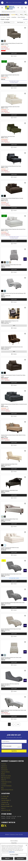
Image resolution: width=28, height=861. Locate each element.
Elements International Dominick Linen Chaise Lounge (11, 657)
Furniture (8, 17)
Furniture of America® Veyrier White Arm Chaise (10, 547)
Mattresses (4, 768)
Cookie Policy (12, 851)
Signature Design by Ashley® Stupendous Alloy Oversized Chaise (13, 229)
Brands (3, 774)
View (14, 325)
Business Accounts (6, 776)
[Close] (26, 845)
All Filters (8, 22)
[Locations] (18, 7)
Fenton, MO (4, 798)
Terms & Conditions (14, 840)
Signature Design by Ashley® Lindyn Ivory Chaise (10, 106)
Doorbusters (4, 770)
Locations (3, 784)
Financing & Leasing (6, 782)
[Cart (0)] (25, 7)
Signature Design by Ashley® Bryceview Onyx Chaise (11, 166)
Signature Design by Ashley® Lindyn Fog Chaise (10, 74)
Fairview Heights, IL (6, 800)
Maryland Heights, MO (6, 806)
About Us (3, 780)
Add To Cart (14, 53)
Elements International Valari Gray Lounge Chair (10, 683)
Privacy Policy (14, 842)
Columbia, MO (4, 802)
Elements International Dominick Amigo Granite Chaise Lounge (12, 602)
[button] (2, 7)
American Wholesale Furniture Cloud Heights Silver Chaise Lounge (13, 710)
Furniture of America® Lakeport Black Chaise (9, 490)
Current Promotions (6, 786)
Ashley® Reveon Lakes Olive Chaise (8, 136)
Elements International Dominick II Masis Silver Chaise (11, 264)
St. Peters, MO (5, 796)
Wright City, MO (5, 804)
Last (18, 724)
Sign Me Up (14, 751)
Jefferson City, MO (5, 810)
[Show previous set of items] (2, 2)
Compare (15, 56)
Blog (2, 788)
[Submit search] (24, 12)
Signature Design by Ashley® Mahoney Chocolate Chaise (11, 43)
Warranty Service (5, 778)
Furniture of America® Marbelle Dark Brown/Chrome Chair (12, 346)
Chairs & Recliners (21, 17)
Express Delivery (5, 772)
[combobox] (20, 22)
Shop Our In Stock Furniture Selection (14, 2)
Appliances (4, 766)
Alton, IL (3, 808)
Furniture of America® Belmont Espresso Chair (9, 320)
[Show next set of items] (25, 2)
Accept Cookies (20, 858)
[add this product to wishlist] (25, 28)
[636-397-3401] (22, 7)
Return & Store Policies (7, 790)
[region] (14, 852)
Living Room (13, 17)
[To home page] (10, 8)
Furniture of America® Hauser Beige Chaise (9, 464)
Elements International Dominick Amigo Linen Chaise (11, 628)
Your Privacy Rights (14, 854)
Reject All (7, 858)
